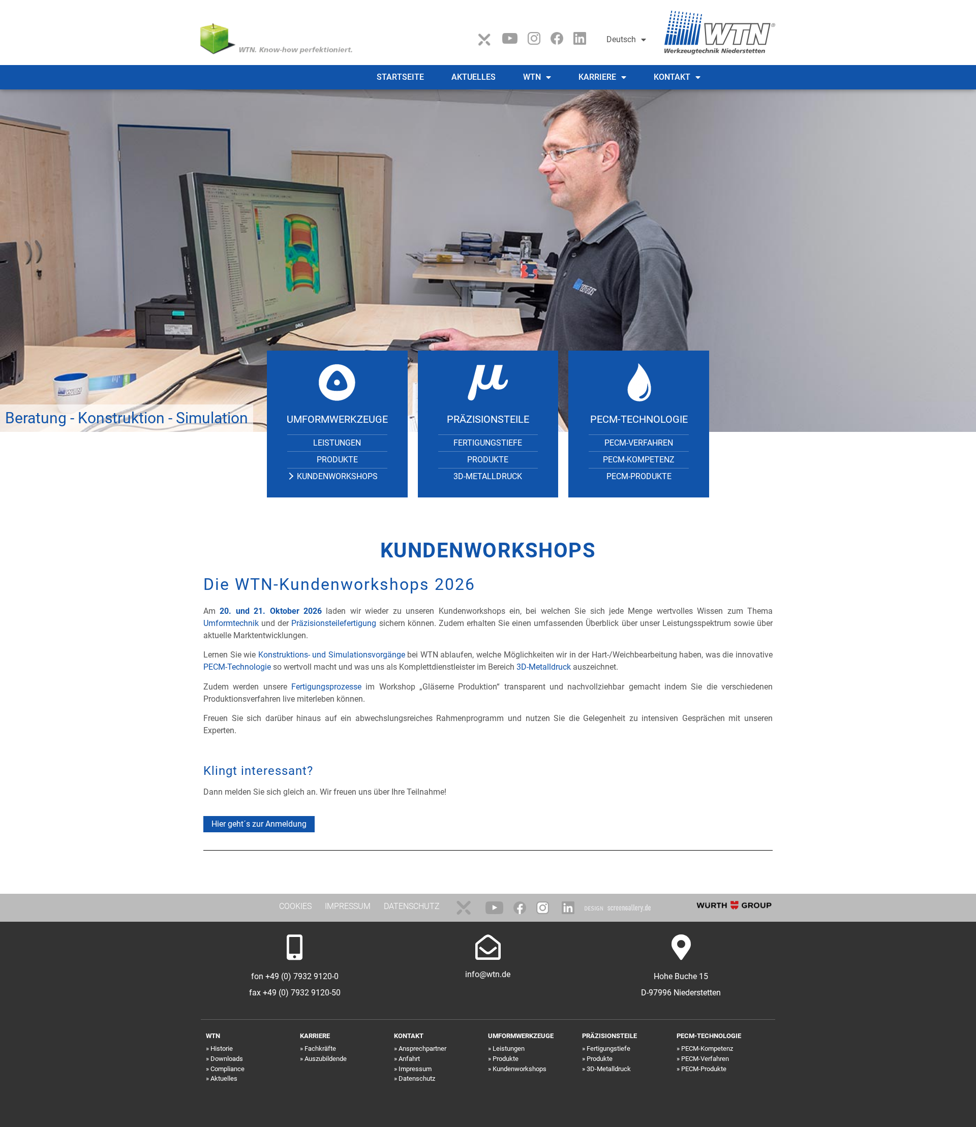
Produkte (337, 459)
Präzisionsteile (488, 419)
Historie (221, 1048)
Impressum (415, 1069)
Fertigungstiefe (487, 443)
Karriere (597, 77)
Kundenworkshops (337, 476)
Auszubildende (325, 1058)
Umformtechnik (232, 623)
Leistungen (337, 443)
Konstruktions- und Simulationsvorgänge (331, 655)
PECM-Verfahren (638, 443)
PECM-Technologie (639, 419)
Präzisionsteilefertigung (333, 623)
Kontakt (672, 77)
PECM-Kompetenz (639, 459)
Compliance (227, 1069)
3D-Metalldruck (487, 476)
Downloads (226, 1058)
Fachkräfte (320, 1048)
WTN (532, 77)
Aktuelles (473, 77)
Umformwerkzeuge (337, 419)
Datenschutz (417, 1078)
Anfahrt (409, 1058)
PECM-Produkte (639, 476)
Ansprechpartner (422, 1048)
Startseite (400, 77)
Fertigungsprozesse (326, 687)
